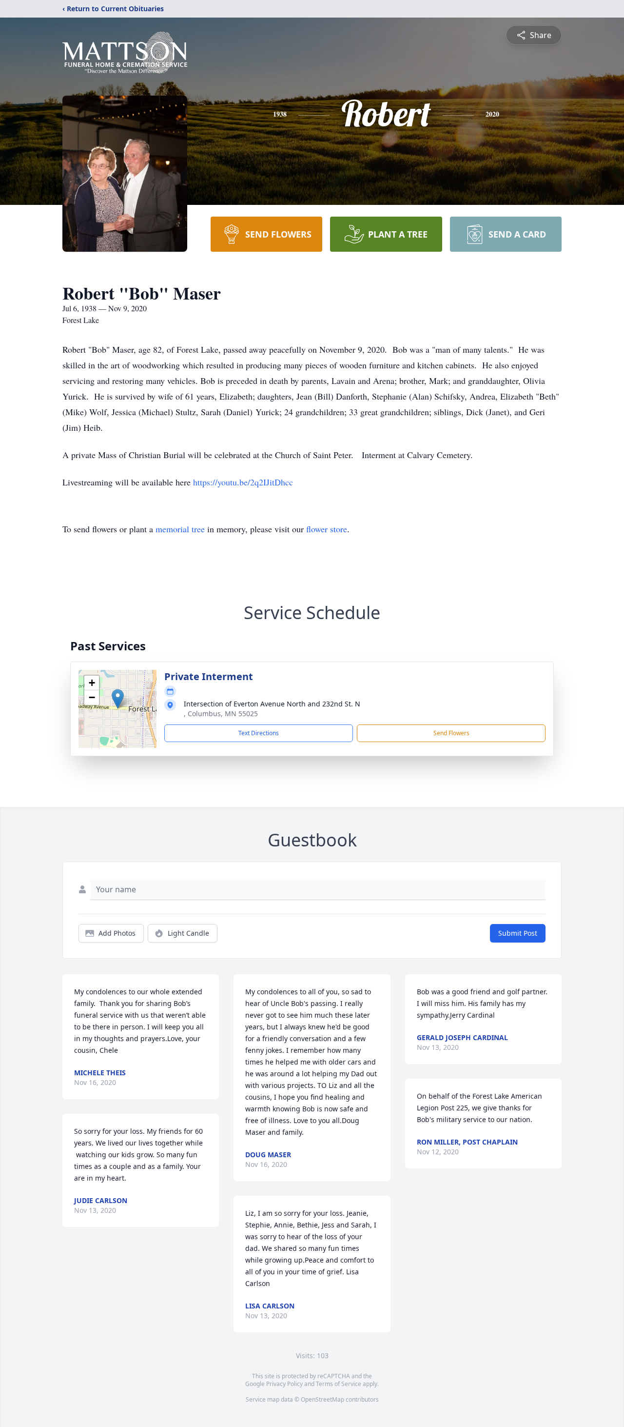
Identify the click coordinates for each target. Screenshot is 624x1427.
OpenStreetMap (322, 1399)
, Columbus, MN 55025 (221, 713)
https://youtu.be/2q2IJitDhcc (243, 482)
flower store (326, 529)
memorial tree (180, 529)
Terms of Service (338, 1384)
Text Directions (258, 733)
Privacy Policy (284, 1384)
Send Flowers (451, 733)
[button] (118, 699)
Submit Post (517, 933)
